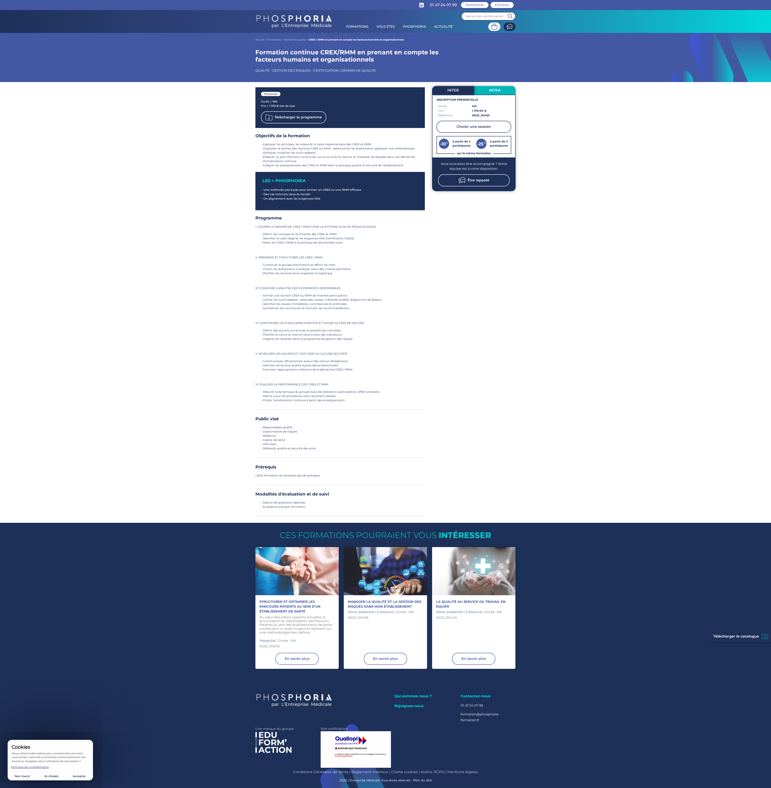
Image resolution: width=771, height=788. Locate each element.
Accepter (79, 776)
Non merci (22, 776)
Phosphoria (414, 26)
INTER (453, 90)
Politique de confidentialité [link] (30, 767)
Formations (357, 26)
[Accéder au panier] (494, 26)
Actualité (443, 26)
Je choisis (51, 776)
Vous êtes (385, 26)
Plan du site (422, 780)
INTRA (495, 90)
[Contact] (510, 26)
